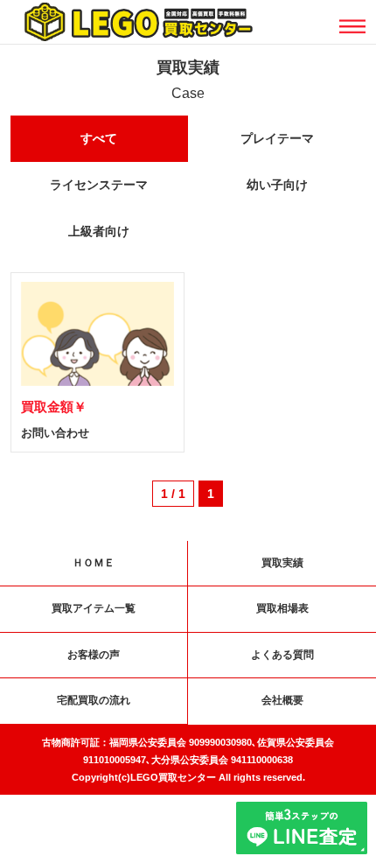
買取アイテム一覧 (94, 608)
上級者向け (98, 231)
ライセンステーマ (99, 185)
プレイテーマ (277, 138)
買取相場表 (282, 608)
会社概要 (282, 700)
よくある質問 (282, 655)
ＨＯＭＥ (94, 563)
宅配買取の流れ (93, 700)
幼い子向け (277, 185)
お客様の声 (93, 655)
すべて (98, 138)
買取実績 (282, 563)
